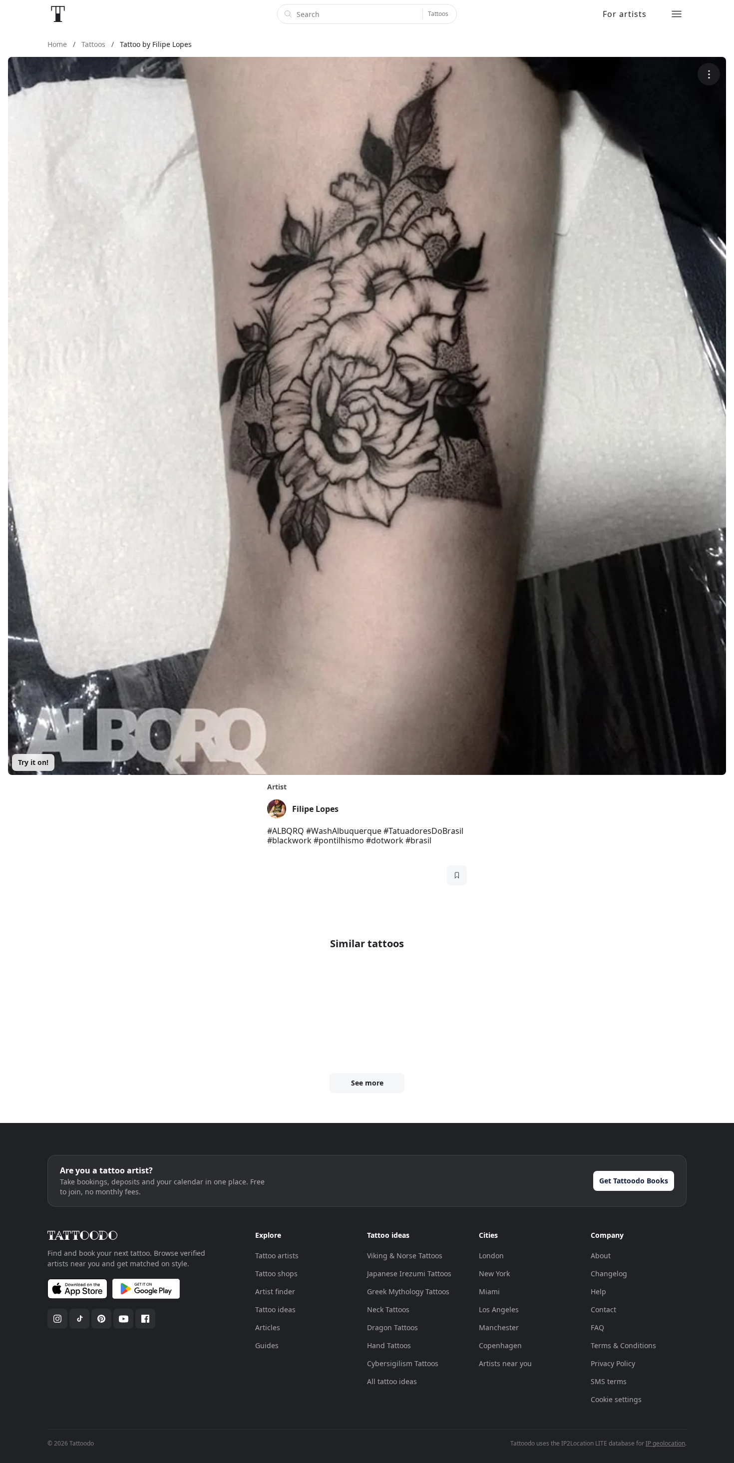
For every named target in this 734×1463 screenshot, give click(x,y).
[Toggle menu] (677, 14)
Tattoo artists (277, 1255)
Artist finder (275, 1291)
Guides (267, 1345)
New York (494, 1273)
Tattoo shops (276, 1273)
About (601, 1255)
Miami (489, 1291)
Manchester (499, 1327)
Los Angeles (499, 1309)
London (491, 1255)
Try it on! (33, 762)
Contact (603, 1309)
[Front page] (57, 14)
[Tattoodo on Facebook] (145, 1319)
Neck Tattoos (388, 1309)
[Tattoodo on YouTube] (123, 1319)
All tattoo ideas (392, 1381)
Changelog (609, 1273)
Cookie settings (616, 1399)
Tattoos (438, 13)
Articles (267, 1327)
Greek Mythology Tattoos (408, 1291)
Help (598, 1291)
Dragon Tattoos (392, 1327)
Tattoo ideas (275, 1309)
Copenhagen (500, 1345)
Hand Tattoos (389, 1345)
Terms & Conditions (623, 1345)
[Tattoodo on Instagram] (57, 1319)
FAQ (597, 1327)
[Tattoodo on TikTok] (79, 1319)
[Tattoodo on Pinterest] (101, 1319)
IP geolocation (665, 1443)
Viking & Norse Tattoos (404, 1255)
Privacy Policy (613, 1363)
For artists (625, 13)
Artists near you (505, 1363)
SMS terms (609, 1381)
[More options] (709, 74)
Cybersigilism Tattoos (402, 1363)
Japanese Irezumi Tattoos (409, 1273)
